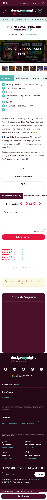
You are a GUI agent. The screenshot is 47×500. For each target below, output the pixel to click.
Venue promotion (31, 458)
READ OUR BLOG (38, 20)
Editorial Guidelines (27, 423)
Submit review (23, 236)
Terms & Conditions (7, 491)
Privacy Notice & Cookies (23, 491)
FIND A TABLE (8, 20)
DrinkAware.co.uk (7, 397)
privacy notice (16, 481)
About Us (5, 421)
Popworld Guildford (31, 35)
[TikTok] (41, 369)
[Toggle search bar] (40, 11)
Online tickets (29, 447)
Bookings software (8, 447)
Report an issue (23, 176)
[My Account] (43, 3)
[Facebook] (5, 369)
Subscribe (40, 474)
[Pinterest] (23, 369)
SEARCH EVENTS (22, 20)
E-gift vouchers (7, 458)
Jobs (21, 421)
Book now (23, 496)
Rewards (14, 421)
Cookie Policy (13, 423)
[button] (23, 249)
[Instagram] (14, 369)
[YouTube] (32, 369)
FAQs (23, 184)
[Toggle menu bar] (4, 11)
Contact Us (29, 421)
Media (3, 423)
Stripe (17, 384)
